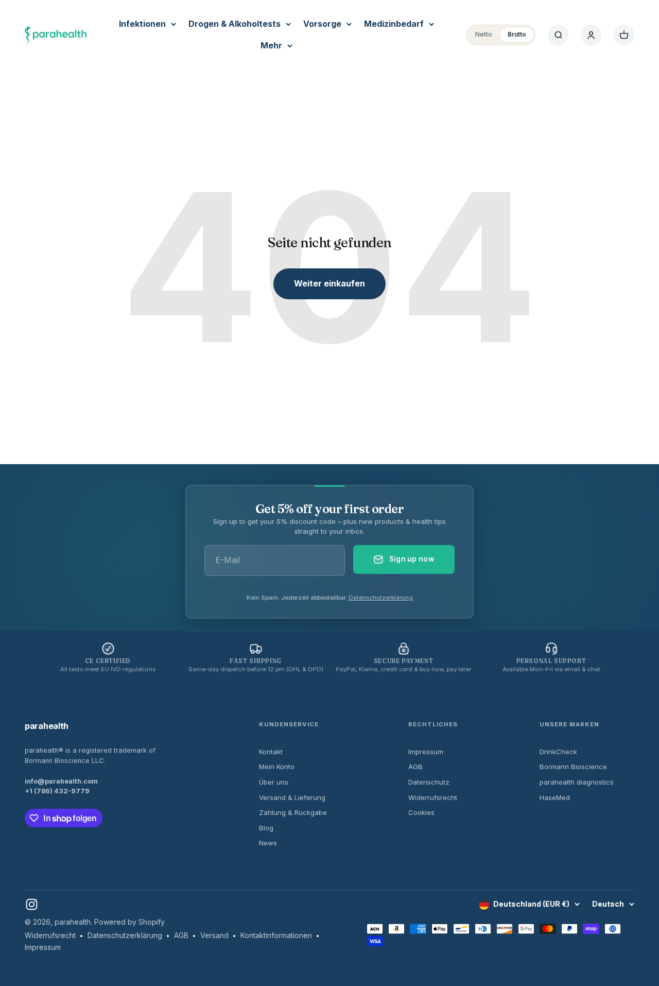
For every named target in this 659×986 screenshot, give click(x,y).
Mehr (271, 45)
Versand (214, 935)
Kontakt (271, 751)
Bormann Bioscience (573, 766)
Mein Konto (276, 766)
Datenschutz (428, 782)
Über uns (273, 782)
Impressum (425, 751)
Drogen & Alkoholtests (234, 24)
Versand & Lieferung (292, 797)
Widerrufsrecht (432, 797)
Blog (266, 828)
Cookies (421, 812)
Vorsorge (322, 24)
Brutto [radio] (517, 34)
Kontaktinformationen (276, 935)
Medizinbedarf (394, 24)
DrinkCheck (558, 751)
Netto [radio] (483, 34)
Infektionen (142, 24)
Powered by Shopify (129, 921)
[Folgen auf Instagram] (32, 904)
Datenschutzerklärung (381, 597)
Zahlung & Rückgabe (293, 812)
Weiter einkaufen (329, 283)
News (268, 843)
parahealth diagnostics (577, 782)
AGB (415, 766)
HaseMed (555, 797)
